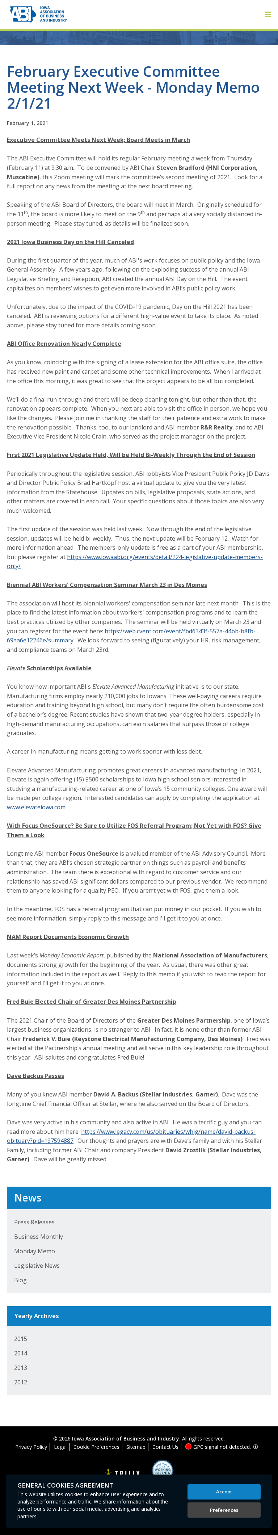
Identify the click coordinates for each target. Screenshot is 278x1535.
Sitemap (136, 1446)
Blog (20, 1280)
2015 (20, 1339)
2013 (20, 1368)
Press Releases (34, 1222)
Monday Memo (34, 1251)
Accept (224, 1491)
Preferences (224, 1510)
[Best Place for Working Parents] (157, 1472)
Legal (60, 1446)
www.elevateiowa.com (36, 807)
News (27, 1197)
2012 (20, 1382)
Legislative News (37, 1266)
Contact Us (165, 1446)
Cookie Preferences (96, 1446)
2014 (20, 1353)
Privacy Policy (31, 1446)
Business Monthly (38, 1237)
